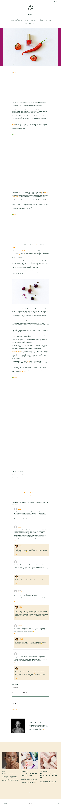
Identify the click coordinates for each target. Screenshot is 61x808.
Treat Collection (15, 196)
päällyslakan (37, 244)
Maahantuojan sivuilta (16, 351)
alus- (33, 244)
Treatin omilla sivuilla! (24, 371)
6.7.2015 (20, 546)
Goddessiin (32, 246)
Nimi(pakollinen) (15, 687)
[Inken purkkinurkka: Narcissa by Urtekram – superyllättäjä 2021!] (48, 760)
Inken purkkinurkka (25, 771)
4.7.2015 (19, 509)
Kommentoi (14, 703)
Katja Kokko (30, 9)
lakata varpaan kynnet (23, 254)
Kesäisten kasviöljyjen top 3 (19, 487)
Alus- (16, 266)
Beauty (30, 15)
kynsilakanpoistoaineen (26, 250)
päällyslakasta (21, 266)
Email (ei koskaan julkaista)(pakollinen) (19, 692)
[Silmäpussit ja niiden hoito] (10, 760)
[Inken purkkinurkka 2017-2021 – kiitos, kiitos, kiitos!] (29, 760)
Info (58, 803)
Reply (15, 521)
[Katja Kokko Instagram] (31, 803)
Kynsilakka (23, 481)
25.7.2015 (21, 669)
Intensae (46, 192)
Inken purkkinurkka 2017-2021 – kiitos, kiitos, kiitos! (29, 774)
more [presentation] (27, 792)
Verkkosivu (14, 698)
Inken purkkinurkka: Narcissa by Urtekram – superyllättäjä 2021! (48, 775)
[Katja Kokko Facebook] (29, 803)
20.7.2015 (20, 591)
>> (43, 729)
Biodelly (28, 361)
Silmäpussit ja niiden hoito (9, 774)
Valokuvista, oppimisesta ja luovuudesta (22, 486)
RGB (42, 192)
